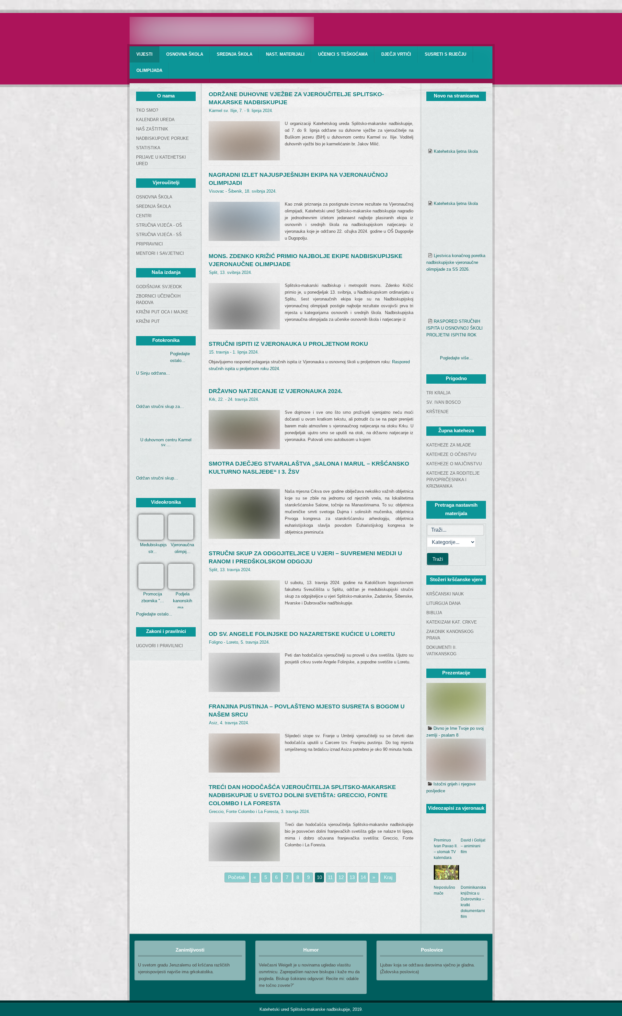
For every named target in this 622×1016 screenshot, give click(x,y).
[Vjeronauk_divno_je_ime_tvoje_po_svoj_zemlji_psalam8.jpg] (456, 704)
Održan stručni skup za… (160, 406)
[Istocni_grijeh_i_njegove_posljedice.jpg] (456, 760)
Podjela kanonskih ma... (182, 601)
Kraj (388, 877)
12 (341, 877)
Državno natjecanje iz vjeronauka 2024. (275, 391)
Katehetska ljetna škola (456, 151)
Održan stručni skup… (157, 478)
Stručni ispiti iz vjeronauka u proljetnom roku (288, 344)
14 (363, 877)
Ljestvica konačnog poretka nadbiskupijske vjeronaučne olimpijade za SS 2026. (455, 262)
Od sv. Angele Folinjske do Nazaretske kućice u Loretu (302, 634)
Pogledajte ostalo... (154, 614)
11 (330, 877)
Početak (237, 877)
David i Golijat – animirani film (473, 846)
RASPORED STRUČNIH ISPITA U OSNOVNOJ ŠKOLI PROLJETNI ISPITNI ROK (454, 328)
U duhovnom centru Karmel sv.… (165, 442)
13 (352, 877)
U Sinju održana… (153, 373)
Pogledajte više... (456, 358)
